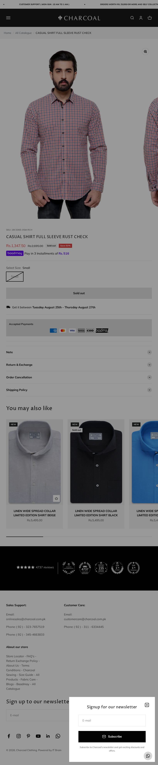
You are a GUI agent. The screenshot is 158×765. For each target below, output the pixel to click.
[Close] (147, 705)
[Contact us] (148, 756)
